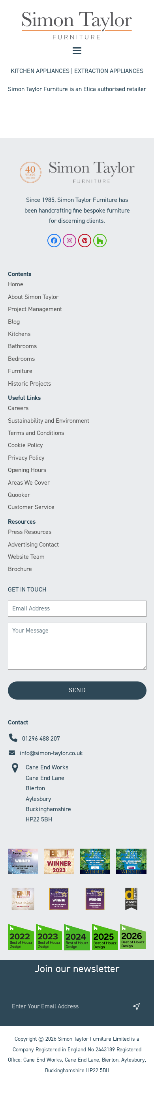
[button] (77, 50)
